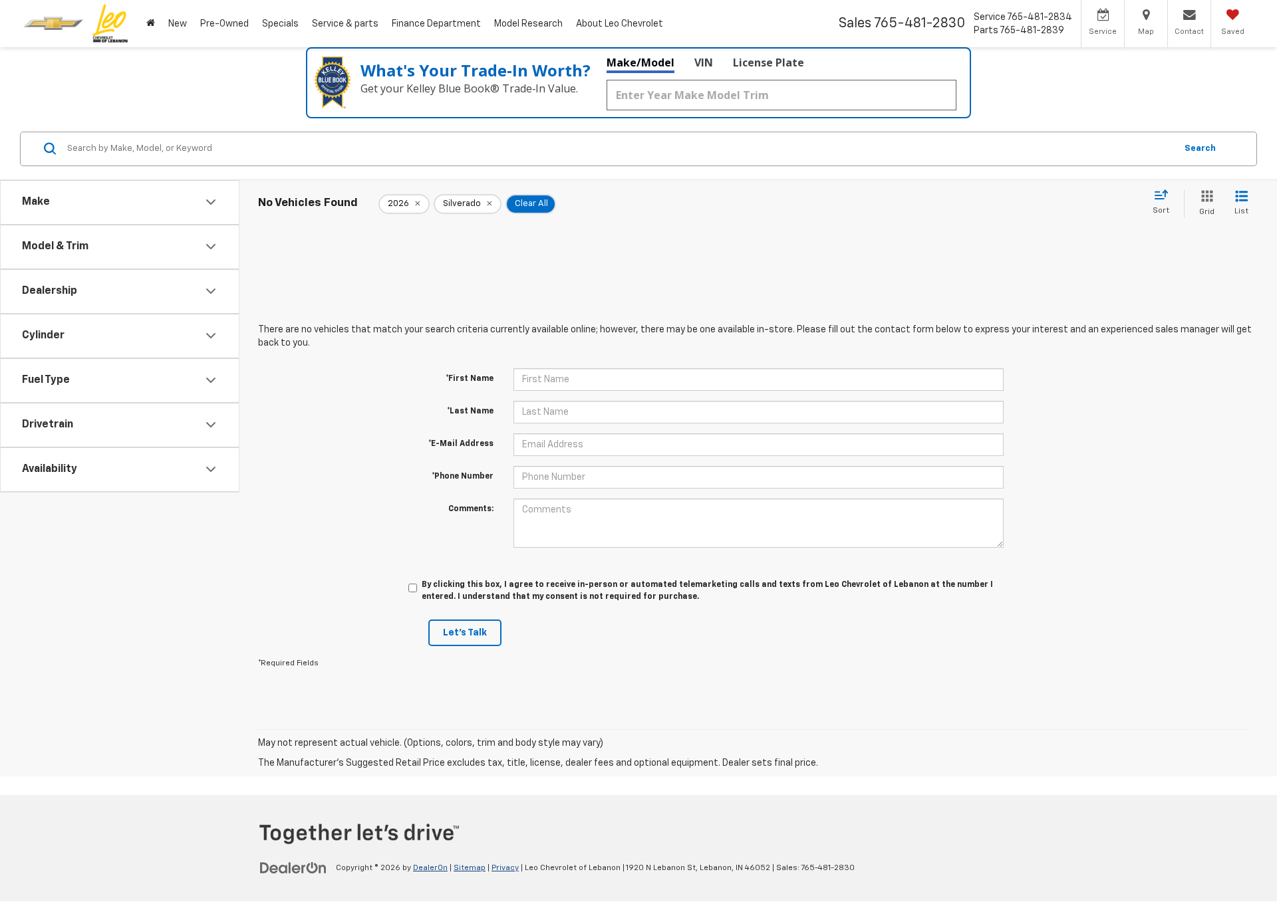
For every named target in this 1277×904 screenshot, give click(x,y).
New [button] (177, 24)
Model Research (528, 24)
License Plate (768, 62)
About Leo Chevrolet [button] (619, 24)
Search (1200, 148)
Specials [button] (280, 24)
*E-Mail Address (461, 444)
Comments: (471, 509)
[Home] (151, 23)
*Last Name (470, 411)
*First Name (470, 379)
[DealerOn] (293, 867)
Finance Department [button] (436, 24)
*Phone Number (463, 477)
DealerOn (430, 868)
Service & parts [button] (345, 24)
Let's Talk (465, 632)
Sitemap (470, 868)
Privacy (505, 868)
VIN (703, 62)
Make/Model (640, 62)
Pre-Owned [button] (224, 24)
